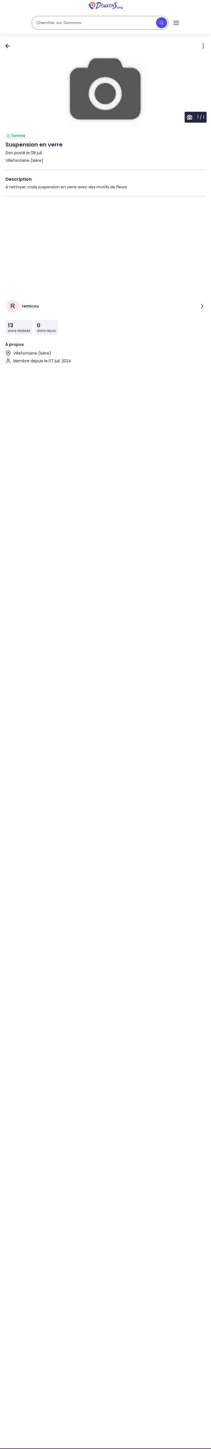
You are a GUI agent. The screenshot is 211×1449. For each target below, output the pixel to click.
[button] (105, 90)
